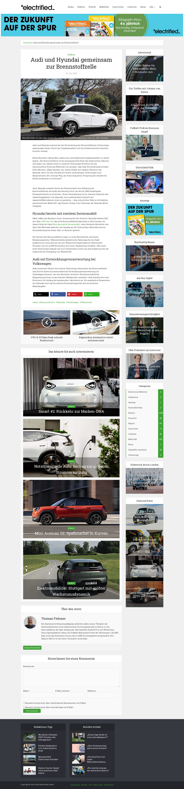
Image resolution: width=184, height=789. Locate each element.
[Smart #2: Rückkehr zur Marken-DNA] (71, 387)
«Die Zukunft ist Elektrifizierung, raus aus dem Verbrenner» (144, 366)
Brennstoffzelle (47, 302)
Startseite (27, 42)
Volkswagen (73, 302)
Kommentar (28, 666)
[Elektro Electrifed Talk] (144, 182)
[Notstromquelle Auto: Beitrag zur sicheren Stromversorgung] (71, 448)
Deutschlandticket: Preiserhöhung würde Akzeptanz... (144, 543)
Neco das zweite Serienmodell (66, 224)
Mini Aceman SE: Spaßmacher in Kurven (71, 533)
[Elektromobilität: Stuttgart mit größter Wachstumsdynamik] (71, 570)
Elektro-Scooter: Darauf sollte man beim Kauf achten (48, 770)
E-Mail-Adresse (63, 691)
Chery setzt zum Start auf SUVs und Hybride (144, 594)
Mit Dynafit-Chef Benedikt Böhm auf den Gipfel (144, 294)
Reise (143, 7)
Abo (151, 7)
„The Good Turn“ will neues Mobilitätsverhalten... (97, 759)
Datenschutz (98, 785)
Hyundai (61, 302)
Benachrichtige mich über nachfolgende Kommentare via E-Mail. (55, 703)
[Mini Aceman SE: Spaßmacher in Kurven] (71, 509)
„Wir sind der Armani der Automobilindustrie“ (98, 769)
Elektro (81, 7)
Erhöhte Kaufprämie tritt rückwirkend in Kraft (47, 748)
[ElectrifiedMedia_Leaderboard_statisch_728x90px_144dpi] (92, 25)
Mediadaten (109, 785)
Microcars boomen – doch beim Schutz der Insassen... (144, 517)
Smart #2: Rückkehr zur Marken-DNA (71, 411)
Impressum (75, 785)
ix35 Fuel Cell (47, 221)
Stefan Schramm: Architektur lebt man (144, 258)
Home (71, 7)
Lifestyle (132, 7)
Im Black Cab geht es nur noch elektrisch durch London (144, 483)
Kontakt (84, 785)
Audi (36, 302)
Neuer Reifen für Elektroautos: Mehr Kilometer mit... (144, 69)
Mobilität (104, 7)
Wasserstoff (86, 302)
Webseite (91, 691)
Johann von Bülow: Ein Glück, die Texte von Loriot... (144, 108)
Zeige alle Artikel (32, 647)
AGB (90, 785)
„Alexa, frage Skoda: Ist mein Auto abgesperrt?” (97, 736)
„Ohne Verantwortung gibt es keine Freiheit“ (97, 747)
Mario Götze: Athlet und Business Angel (144, 147)
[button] (41, 294)
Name (26, 691)
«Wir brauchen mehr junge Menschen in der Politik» (144, 330)
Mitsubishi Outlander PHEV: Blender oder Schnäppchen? (47, 737)
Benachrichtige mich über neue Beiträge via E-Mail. (49, 707)
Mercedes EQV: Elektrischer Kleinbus (48, 758)
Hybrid (92, 7)
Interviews (118, 7)
